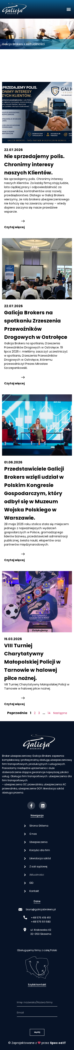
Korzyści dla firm (39, 850)
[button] (68, 9)
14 (49, 713)
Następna (60, 713)
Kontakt (34, 891)
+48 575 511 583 (41, 921)
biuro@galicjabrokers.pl (41, 909)
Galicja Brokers (12, 44)
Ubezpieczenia (38, 842)
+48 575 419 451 (41, 917)
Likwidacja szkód (40, 858)
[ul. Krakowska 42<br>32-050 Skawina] (25, 930)
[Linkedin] (43, 805)
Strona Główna (38, 825)
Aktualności (36, 874)
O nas (33, 834)
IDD (31, 883)
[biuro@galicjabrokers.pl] (20, 909)
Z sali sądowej (38, 866)
